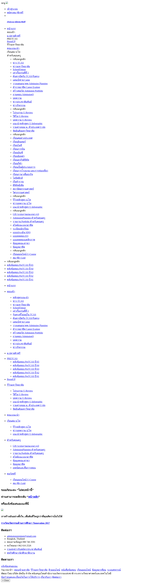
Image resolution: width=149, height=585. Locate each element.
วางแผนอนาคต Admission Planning (30, 83)
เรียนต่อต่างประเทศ (22, 138)
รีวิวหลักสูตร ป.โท (22, 199)
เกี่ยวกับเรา (46, 577)
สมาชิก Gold (19, 258)
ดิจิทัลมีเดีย (18, 185)
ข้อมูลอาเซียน (99, 570)
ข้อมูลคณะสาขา (21, 243)
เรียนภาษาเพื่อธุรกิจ (23, 174)
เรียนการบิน (19, 149)
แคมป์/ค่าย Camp (21, 80)
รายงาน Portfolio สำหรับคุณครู (28, 221)
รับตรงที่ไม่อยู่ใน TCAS (24, 314)
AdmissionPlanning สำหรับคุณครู (29, 218)
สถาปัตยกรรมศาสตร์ (23, 189)
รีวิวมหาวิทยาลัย (39, 570)
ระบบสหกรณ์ (114, 570)
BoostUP (11, 41)
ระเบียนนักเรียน (21, 229)
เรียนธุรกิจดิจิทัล (21, 160)
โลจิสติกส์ (18, 178)
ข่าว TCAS (18, 63)
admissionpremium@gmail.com (21, 536)
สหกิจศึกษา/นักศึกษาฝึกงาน (21, 553)
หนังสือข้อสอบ (68, 570)
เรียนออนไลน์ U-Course (24, 254)
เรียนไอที (17, 145)
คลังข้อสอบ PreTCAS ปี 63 (20, 272)
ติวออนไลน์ (54, 570)
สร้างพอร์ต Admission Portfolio (28, 91)
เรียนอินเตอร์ (19, 141)
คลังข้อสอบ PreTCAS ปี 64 (20, 268)
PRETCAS (12, 358)
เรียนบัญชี (18, 152)
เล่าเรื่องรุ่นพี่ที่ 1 (21, 72)
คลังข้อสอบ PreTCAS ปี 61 (20, 279)
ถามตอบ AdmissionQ (23, 94)
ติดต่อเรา (56, 577)
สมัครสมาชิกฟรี (15, 12)
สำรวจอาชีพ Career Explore (26, 87)
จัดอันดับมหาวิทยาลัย (23, 131)
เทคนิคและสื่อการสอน (24, 468)
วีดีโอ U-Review (21, 116)
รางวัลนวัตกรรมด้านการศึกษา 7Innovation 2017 (25, 523)
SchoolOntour (19, 69)
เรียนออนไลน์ (84, 570)
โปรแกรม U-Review (23, 112)
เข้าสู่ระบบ (12, 9)
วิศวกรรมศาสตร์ (21, 192)
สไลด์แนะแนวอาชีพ (23, 225)
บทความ (17, 98)
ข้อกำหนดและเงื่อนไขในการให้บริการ (20, 577)
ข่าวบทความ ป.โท (22, 203)
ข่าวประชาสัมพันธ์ (22, 101)
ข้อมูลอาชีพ (19, 247)
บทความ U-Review (22, 120)
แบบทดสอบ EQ (20, 236)
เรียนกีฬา (17, 163)
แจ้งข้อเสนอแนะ (9, 566)
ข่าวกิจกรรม (19, 105)
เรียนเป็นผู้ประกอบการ (24, 167)
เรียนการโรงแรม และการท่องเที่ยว (30, 170)
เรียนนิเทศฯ (18, 156)
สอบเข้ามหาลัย (22, 570)
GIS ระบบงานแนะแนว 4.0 (26, 214)
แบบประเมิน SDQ (22, 232)
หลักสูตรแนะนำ (21, 297)
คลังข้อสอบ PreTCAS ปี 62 (20, 276)
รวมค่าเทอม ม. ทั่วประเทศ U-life (29, 127)
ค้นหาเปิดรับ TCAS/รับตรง (26, 76)
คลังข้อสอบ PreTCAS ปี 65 (20, 265)
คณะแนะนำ (13, 48)
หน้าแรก (11, 28)
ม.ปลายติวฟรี (13, 36)
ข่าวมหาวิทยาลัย (21, 66)
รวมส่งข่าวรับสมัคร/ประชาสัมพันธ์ (24, 549)
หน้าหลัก (33, 496)
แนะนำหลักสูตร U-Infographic (27, 123)
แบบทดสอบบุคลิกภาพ (24, 239)
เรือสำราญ (18, 181)
